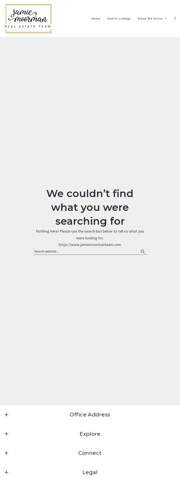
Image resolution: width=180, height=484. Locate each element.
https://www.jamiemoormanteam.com (90, 244)
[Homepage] (28, 19)
